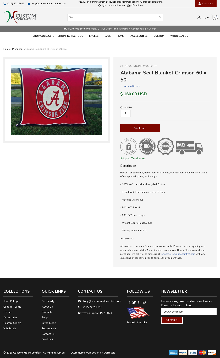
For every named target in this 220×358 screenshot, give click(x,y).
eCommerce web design (85, 352)
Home (120, 36)
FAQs (45, 317)
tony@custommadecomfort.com (100, 301)
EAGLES (93, 36)
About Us (47, 306)
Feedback (47, 339)
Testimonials (49, 328)
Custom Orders (12, 323)
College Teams (12, 306)
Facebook (129, 302)
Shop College (41, 36)
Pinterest (139, 302)
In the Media (49, 323)
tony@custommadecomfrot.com (178, 254)
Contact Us (48, 334)
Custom (159, 36)
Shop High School (70, 36)
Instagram (144, 302)
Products (17, 49)
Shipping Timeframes (132, 158)
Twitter (134, 302)
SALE (108, 36)
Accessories (138, 36)
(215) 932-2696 (92, 307)
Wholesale (178, 36)
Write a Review (132, 86)
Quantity (126, 107)
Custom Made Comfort (138, 66)
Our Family (48, 301)
